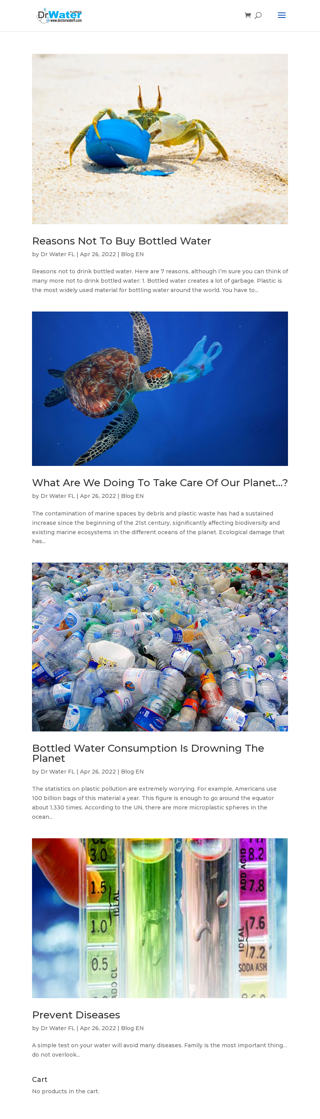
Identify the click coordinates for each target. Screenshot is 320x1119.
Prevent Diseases (76, 1015)
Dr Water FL (58, 254)
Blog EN (132, 254)
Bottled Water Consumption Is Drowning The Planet (148, 753)
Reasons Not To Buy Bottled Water (121, 241)
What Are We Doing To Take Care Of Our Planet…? (160, 482)
